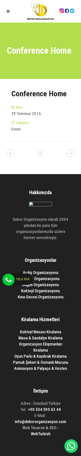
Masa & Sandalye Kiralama (40, 338)
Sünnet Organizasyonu (40, 278)
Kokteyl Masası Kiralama (40, 331)
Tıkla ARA (23, 279)
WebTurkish (40, 433)
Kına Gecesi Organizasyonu (40, 296)
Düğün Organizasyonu (40, 284)
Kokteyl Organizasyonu (40, 290)
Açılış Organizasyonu (40, 272)
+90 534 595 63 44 (44, 409)
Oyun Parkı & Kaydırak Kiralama (40, 356)
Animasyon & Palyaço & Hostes (40, 368)
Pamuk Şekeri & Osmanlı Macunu (40, 362)
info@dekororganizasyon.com (40, 421)
